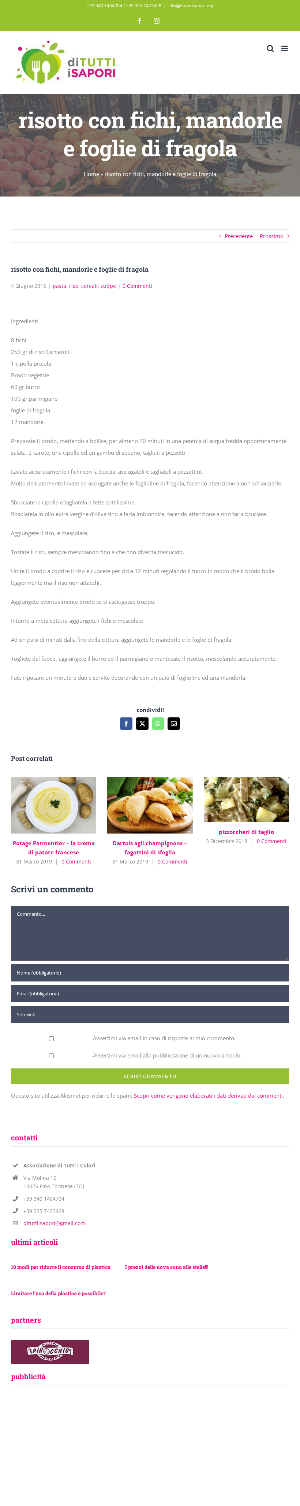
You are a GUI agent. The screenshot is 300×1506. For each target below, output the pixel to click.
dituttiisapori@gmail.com (54, 1223)
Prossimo (272, 236)
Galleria (64, 805)
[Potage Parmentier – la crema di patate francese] (53, 805)
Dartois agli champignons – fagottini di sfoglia (139, 805)
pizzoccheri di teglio (236, 800)
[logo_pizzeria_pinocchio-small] (50, 1342)
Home (91, 174)
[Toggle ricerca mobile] (270, 48)
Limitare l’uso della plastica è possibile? (58, 1293)
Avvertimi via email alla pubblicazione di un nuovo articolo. (167, 1055)
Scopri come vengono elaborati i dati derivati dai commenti (208, 1095)
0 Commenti (137, 285)
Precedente (239, 236)
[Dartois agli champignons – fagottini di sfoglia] (149, 805)
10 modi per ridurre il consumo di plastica (60, 1266)
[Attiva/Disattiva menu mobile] (285, 48)
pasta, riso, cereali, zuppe (84, 285)
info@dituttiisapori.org (191, 6)
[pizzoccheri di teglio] (246, 799)
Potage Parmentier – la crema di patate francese (43, 805)
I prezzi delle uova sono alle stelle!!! (166, 1266)
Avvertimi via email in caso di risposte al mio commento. (164, 1038)
